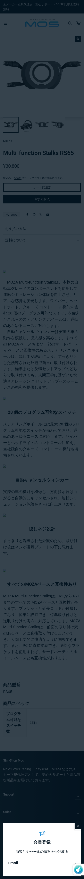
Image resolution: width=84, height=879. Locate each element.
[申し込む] (75, 863)
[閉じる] (78, 826)
